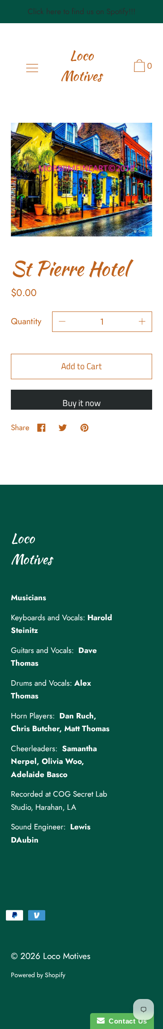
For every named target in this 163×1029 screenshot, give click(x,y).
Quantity (26, 321)
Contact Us (126, 1021)
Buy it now (81, 402)
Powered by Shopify (38, 974)
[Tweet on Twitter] (63, 427)
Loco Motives (81, 65)
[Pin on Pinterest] (84, 427)
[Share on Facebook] (41, 427)
